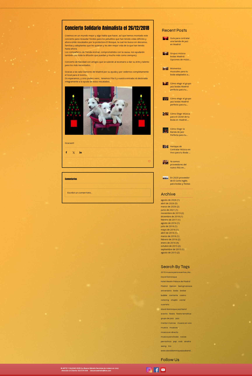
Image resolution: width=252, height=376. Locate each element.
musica (164, 328)
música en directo (169, 332)
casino (183, 295)
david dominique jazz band (174, 309)
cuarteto (165, 305)
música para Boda (169, 337)
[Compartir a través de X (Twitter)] (73, 152)
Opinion (172, 286)
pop (175, 342)
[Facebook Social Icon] (156, 369)
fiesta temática (183, 314)
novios (183, 337)
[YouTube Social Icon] (163, 369)
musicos (173, 328)
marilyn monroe (168, 323)
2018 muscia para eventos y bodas (177, 272)
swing (163, 346)
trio (169, 346)
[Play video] (108, 110)
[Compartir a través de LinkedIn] (80, 152)
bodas (183, 291)
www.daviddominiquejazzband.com (177, 351)
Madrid (164, 286)
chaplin (174, 300)
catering (165, 300)
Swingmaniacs (185, 286)
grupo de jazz (167, 318)
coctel (182, 300)
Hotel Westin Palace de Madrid (175, 282)
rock (180, 342)
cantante (173, 295)
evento (164, 314)
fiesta (172, 314)
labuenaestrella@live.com (100, 371)
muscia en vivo (184, 323)
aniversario (166, 291)
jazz (177, 318)
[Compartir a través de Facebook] (66, 152)
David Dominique (169, 277)
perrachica (166, 342)
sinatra (187, 342)
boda (175, 291)
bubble (164, 295)
